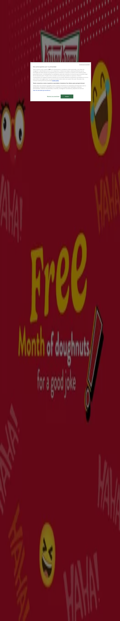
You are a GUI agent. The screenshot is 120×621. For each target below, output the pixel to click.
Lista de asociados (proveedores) (41, 90)
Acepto (67, 96)
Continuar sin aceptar (84, 64)
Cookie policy (55, 80)
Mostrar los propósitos (53, 96)
